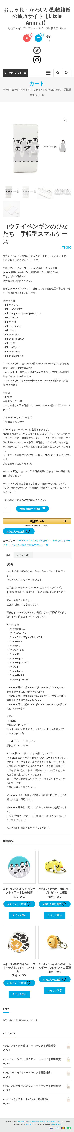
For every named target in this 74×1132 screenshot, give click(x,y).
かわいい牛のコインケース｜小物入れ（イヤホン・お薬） (19, 967)
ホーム (6, 89)
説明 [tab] (8, 555)
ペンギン (15, 545)
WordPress (56, 1124)
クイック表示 (19, 915)
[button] (65, 120)
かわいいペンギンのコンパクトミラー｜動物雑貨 (19, 890)
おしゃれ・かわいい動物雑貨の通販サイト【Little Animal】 (37, 16)
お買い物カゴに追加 (29, 508)
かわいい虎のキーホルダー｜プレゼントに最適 (55, 890)
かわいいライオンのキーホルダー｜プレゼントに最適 (55, 965)
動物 (23, 545)
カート (15, 89)
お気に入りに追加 (16, 531)
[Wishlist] (27, 38)
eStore (28, 1124)
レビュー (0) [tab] (22, 555)
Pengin (25, 89)
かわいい (57, 540)
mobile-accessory (27, 540)
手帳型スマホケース (37, 545)
